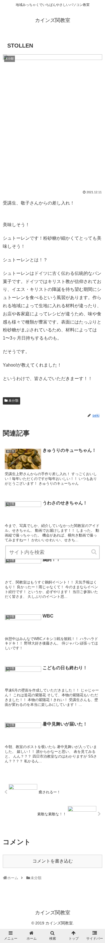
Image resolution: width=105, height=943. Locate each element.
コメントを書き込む (52, 861)
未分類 (13, 401)
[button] (94, 552)
